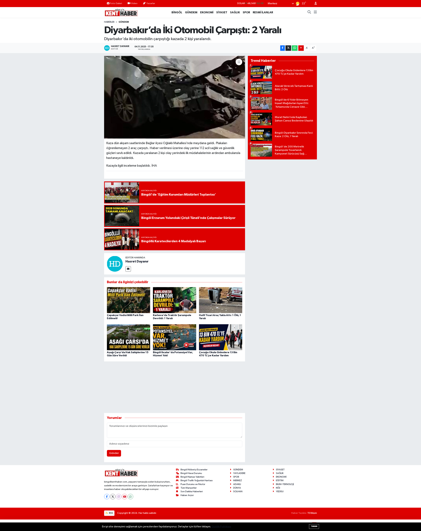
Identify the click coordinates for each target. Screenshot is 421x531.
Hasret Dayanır (137, 261)
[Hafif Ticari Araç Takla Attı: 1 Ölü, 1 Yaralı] (220, 300)
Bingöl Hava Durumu (191, 473)
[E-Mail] (128, 269)
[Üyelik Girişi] (314, 3)
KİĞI (278, 488)
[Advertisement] (174, 387)
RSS (111, 513)
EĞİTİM (280, 480)
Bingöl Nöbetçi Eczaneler (194, 469)
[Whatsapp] (130, 496)
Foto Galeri (116, 3)
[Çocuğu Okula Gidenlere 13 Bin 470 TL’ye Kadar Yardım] (220, 337)
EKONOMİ (206, 12)
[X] (112, 496)
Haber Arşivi (187, 495)
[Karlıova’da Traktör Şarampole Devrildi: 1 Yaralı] (174, 300)
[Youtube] (124, 496)
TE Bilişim (312, 513)
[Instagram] (118, 496)
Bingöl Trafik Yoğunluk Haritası (197, 480)
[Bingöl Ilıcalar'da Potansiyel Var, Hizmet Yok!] (174, 337)
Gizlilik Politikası (221, 526)
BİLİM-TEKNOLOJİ (285, 484)
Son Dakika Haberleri (192, 491)
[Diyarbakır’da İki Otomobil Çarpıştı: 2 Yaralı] (174, 97)
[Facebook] (107, 496)
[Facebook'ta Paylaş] (282, 48)
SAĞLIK (235, 12)
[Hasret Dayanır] (115, 263)
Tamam (314, 526)
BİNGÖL (177, 12)
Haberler (109, 22)
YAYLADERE (239, 473)
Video (134, 3)
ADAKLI (237, 484)
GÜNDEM (191, 12)
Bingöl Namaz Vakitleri (192, 477)
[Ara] (309, 12)
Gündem (124, 22)
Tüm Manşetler (189, 488)
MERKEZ (237, 480)
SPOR (246, 12)
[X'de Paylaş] (288, 48)
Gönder (114, 453)
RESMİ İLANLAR (263, 12)
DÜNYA (237, 488)
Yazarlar (150, 3)
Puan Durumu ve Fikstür (193, 484)
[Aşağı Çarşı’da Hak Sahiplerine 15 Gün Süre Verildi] (128, 337)
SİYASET (221, 12)
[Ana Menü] (315, 12)
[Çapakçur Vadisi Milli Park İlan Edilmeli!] (128, 300)
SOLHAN (237, 491)
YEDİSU (280, 491)
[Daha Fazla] (301, 48)
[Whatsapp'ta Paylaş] (294, 48)
